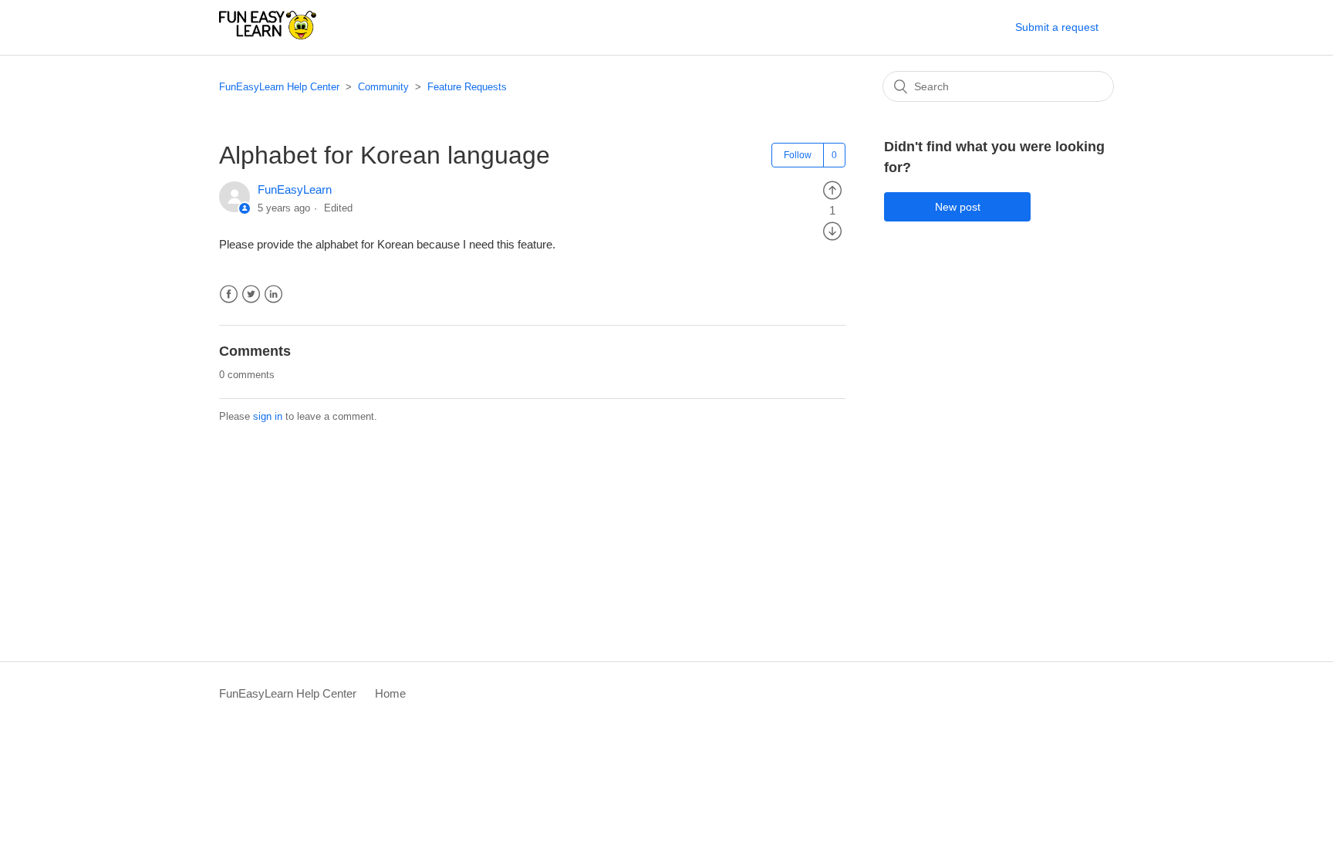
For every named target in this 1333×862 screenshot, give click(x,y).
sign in (267, 416)
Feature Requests (467, 87)
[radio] (832, 189)
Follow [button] (798, 155)
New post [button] (957, 207)
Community (383, 87)
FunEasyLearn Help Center (279, 87)
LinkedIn (273, 294)
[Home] (267, 35)
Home (390, 693)
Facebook (228, 294)
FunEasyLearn (295, 189)
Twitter (251, 294)
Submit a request (1056, 27)
